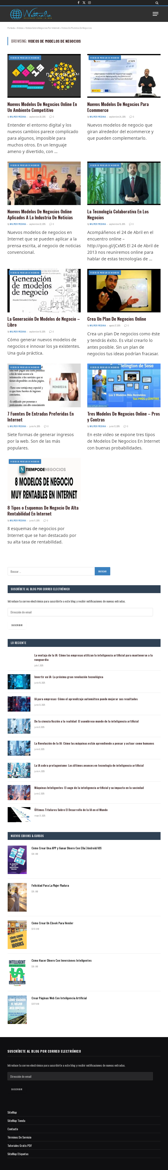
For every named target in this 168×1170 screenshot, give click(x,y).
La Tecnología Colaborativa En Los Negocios (118, 214)
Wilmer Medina (18, 116)
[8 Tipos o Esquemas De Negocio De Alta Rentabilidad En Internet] (44, 479)
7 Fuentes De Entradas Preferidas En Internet (40, 417)
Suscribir (17, 625)
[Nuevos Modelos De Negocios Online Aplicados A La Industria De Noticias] (44, 183)
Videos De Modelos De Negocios (24, 57)
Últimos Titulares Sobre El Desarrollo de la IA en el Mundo (71, 810)
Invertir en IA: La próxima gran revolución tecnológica (68, 677)
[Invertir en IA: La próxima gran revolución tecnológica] (19, 681)
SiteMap (12, 1112)
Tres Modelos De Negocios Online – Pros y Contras (123, 417)
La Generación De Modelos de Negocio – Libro (43, 322)
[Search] (156, 2)
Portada (11, 27)
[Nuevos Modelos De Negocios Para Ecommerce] (124, 76)
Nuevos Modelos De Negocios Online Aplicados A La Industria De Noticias (40, 214)
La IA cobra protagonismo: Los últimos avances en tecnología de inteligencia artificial (89, 765)
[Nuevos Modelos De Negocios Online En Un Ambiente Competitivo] (44, 76)
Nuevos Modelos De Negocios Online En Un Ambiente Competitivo (42, 107)
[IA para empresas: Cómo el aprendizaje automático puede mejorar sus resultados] (19, 703)
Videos (20, 27)
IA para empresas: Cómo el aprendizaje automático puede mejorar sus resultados (86, 699)
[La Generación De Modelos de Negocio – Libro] (44, 290)
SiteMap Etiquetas (17, 1153)
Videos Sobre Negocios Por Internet (42, 27)
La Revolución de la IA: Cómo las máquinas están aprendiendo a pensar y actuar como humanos (94, 743)
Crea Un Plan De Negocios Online (116, 319)
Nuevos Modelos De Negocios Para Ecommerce (118, 107)
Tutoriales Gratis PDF (19, 1145)
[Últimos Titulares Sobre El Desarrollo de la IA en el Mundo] (19, 814)
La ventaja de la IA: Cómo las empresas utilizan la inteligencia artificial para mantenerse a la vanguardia (93, 657)
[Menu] (155, 14)
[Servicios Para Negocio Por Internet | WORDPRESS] (31, 14)
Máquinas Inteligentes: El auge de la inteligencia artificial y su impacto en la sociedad (89, 787)
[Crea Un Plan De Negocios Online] (124, 290)
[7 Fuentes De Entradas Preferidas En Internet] (44, 385)
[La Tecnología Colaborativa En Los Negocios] (124, 183)
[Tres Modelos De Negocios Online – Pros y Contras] (124, 385)
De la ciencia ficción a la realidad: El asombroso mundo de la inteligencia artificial (86, 721)
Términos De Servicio (19, 1137)
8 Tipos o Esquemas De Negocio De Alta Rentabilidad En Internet (43, 511)
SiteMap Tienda (16, 1120)
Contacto (12, 1128)
